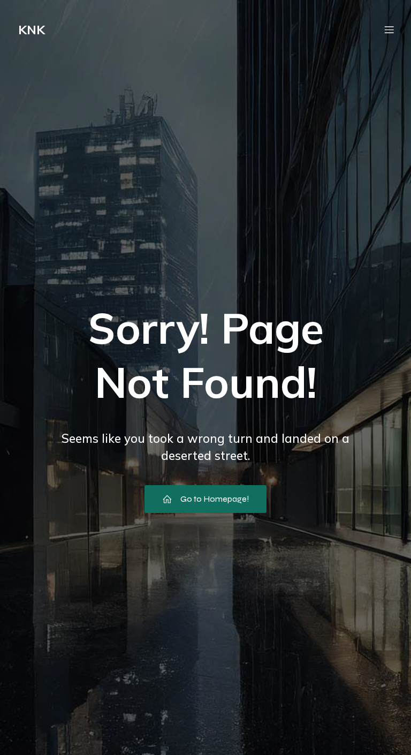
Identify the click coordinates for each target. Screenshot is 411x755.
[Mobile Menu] (389, 29)
